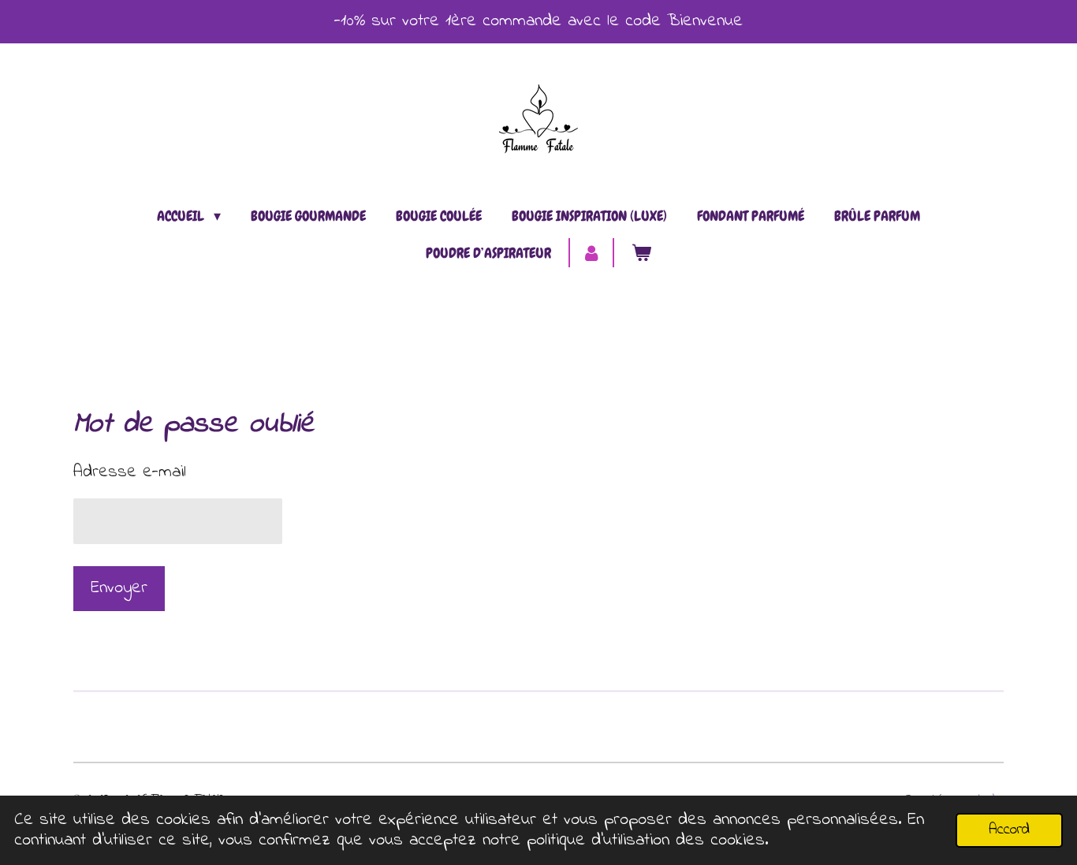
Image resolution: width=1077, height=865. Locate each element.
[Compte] (591, 252)
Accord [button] (1009, 829)
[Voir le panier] (641, 252)
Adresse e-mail (129, 472)
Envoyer (119, 588)
